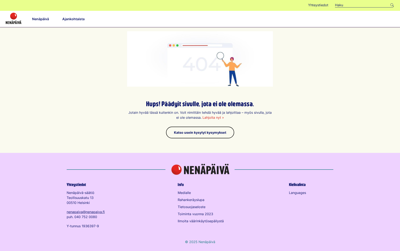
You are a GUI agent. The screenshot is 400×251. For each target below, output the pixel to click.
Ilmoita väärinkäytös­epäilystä (201, 221)
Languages (297, 193)
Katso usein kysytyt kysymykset (200, 132)
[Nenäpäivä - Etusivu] (13, 19)
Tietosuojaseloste (191, 207)
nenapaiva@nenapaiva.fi (86, 212)
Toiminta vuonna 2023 (195, 214)
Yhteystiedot (76, 184)
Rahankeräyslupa (191, 200)
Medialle (184, 193)
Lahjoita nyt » (213, 117)
